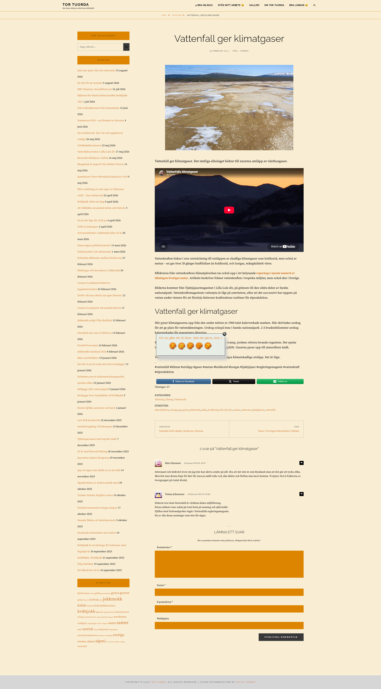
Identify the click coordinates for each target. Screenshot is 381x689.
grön (185, 409)
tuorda (116, 642)
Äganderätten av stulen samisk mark (98, 482)
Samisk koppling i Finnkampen (94, 426)
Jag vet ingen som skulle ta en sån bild (98, 470)
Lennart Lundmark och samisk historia (99, 308)
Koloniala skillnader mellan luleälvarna (99, 258)
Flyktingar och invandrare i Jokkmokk (98, 270)
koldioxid (213, 409)
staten (101, 635)
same (112, 623)
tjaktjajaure (258, 409)
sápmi (100, 641)
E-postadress (165, 602)
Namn (161, 585)
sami (79, 629)
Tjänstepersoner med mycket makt (97, 439)
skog (95, 630)
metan (236, 409)
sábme (91, 641)
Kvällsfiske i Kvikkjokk (89, 557)
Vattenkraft (180, 399)
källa (204, 409)
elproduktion (162, 409)
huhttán (94, 599)
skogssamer (113, 629)
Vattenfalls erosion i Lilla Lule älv (96, 151)
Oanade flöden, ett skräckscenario (96, 520)
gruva (115, 593)
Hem (164, 15)
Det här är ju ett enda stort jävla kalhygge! (101, 364)
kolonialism (101, 605)
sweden (81, 641)
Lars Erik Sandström (88, 420)
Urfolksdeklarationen (89, 145)
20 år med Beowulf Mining (92, 451)
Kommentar (164, 547)
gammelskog (106, 593)
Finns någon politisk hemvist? (94, 245)
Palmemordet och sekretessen (94, 251)
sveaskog (108, 635)
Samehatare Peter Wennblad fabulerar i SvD (102, 176)
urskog (122, 642)
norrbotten (120, 616)
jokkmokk (194, 409)
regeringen (92, 623)
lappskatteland (109, 612)
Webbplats (163, 618)
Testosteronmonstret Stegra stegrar (97, 507)
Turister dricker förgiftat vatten (95, 495)
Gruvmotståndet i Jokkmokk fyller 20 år (99, 233)
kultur (112, 605)
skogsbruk (103, 629)
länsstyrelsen (122, 612)
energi (173, 409)
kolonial (90, 606)
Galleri (254, 5)
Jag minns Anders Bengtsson (93, 457)
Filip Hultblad (85, 564)
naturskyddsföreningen (105, 617)
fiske (92, 593)
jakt (100, 600)
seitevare (246, 409)
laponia (99, 612)
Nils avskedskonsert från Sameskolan (98, 108)
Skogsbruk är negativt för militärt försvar (100, 164)
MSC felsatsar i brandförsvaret (94, 89)
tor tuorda (109, 642)
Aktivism (177, 15)
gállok (80, 600)
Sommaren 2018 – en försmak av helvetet (100, 120)
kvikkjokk (86, 611)
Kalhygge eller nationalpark (93, 389)
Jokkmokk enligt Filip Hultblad (94, 320)
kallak (81, 605)
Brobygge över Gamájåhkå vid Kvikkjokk (100, 395)
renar (99, 623)
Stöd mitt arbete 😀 (231, 5)
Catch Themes (246, 682)
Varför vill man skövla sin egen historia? (99, 295)
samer (123, 622)
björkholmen (83, 593)
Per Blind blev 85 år (88, 570)
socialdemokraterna (87, 635)
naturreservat (90, 617)
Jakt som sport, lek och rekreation (96, 70)
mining (80, 617)
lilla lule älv (226, 409)
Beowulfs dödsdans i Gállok (92, 158)
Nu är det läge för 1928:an (92, 220)
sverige (118, 635)
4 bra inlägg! (204, 5)
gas (180, 409)
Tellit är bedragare (88, 226)
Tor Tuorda (76, 4)
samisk (87, 629)
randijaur (82, 623)
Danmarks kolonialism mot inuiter (96, 532)
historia (86, 600)
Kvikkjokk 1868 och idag (90, 201)
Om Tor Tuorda (274, 5)
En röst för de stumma (89, 83)
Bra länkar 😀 (298, 5)
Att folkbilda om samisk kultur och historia (101, 208)
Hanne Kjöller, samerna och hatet (96, 408)
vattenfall (270, 409)
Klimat (169, 399)
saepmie (105, 623)
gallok (97, 593)
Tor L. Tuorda (240, 51)
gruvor (124, 593)
